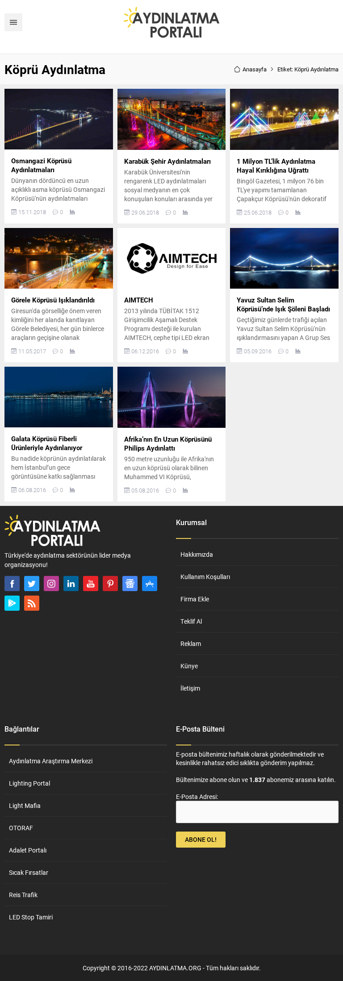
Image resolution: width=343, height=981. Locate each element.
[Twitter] (31, 583)
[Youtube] (90, 583)
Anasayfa (255, 69)
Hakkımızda (196, 554)
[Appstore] (149, 583)
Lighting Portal (29, 783)
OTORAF (21, 828)
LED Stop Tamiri (31, 917)
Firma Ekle (194, 599)
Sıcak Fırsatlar (28, 872)
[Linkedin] (71, 583)
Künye (189, 666)
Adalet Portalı (27, 850)
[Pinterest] (110, 583)
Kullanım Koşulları (205, 576)
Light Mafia (25, 805)
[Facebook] (12, 583)
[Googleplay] (12, 603)
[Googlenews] (130, 583)
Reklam (190, 643)
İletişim (190, 688)
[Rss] (31, 603)
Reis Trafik (23, 894)
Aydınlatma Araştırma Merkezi (50, 761)
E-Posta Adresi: (197, 796)
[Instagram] (51, 583)
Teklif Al (191, 621)
